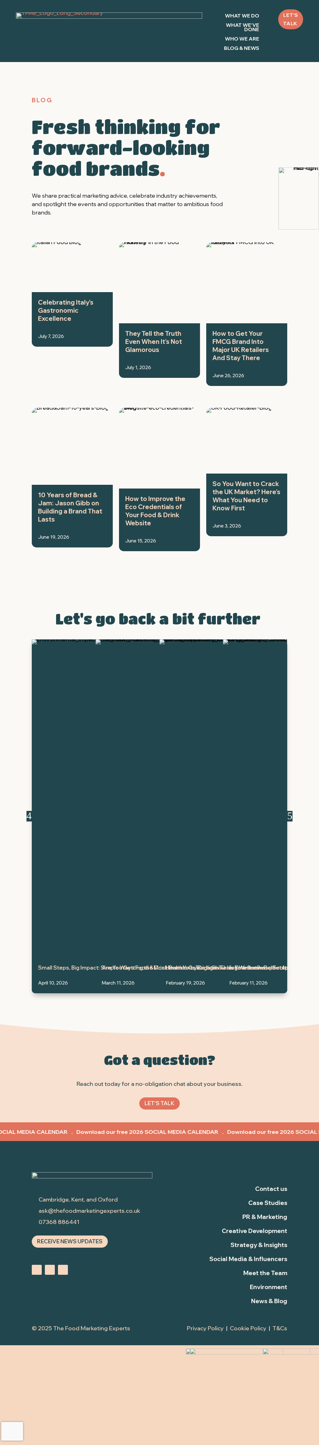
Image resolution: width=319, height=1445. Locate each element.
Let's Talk (159, 1103)
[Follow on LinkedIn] (50, 1270)
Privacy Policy (205, 1328)
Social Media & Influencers (248, 1259)
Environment (268, 1287)
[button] (29, 816)
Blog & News (241, 48)
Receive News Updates (69, 1241)
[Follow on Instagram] (37, 1270)
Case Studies (267, 1203)
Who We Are (242, 39)
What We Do (242, 16)
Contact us (271, 1188)
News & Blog (269, 1301)
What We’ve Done (242, 27)
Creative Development (254, 1231)
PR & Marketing (264, 1217)
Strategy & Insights (259, 1245)
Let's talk (290, 19)
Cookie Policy (248, 1328)
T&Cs (280, 1328)
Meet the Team (265, 1273)
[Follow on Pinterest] (63, 1270)
